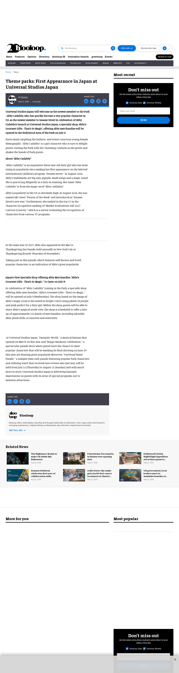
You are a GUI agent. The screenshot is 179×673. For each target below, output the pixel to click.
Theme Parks (25, 63)
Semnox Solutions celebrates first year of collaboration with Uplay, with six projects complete (43, 476)
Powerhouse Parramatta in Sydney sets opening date (100, 456)
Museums (12, 63)
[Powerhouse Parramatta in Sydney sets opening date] (74, 458)
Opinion (31, 56)
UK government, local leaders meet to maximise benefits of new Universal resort (155, 474)
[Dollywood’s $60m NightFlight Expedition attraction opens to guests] (130, 458)
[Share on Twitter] (92, 101)
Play (128, 63)
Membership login (149, 48)
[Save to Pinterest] (98, 101)
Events (108, 56)
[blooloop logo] (27, 48)
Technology (75, 63)
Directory (44, 56)
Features (20, 56)
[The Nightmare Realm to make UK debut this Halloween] (18, 458)
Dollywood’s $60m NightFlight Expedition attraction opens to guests (155, 457)
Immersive (117, 63)
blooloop (24, 97)
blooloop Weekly (154, 103)
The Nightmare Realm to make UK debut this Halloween (44, 456)
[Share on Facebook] (104, 101)
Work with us (126, 48)
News (9, 56)
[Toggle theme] (165, 48)
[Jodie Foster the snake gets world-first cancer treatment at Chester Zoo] (74, 474)
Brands (106, 63)
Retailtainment (91, 63)
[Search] (113, 48)
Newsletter (164, 57)
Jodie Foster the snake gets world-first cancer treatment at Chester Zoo (99, 474)
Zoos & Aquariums (58, 63)
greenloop (97, 56)
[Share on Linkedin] (86, 101)
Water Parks (40, 63)
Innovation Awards (78, 56)
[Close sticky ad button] (175, 659)
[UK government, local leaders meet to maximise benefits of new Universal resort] (130, 474)
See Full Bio (16, 430)
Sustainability (140, 63)
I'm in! (143, 120)
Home (8, 72)
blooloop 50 (58, 56)
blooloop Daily (135, 103)
